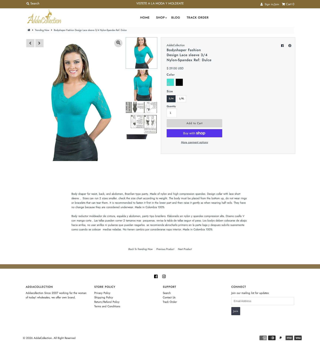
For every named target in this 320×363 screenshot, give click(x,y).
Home (145, 17)
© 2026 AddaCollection (37, 338)
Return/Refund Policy (106, 302)
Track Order (198, 17)
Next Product (185, 249)
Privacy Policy (102, 293)
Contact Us (169, 297)
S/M (171, 98)
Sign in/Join (271, 4)
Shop (160, 17)
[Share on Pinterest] (289, 46)
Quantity (171, 106)
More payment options (194, 142)
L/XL (181, 98)
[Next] (39, 43)
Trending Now (42, 30)
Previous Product (165, 249)
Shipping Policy (103, 297)
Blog (175, 17)
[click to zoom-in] (118, 43)
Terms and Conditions (107, 306)
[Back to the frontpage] (29, 30)
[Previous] (30, 43)
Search (167, 293)
